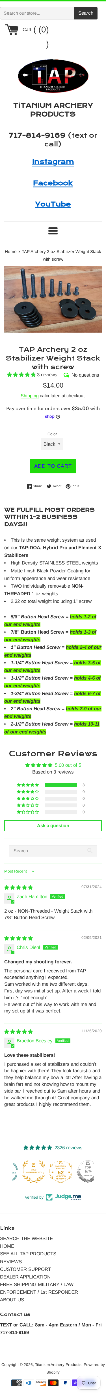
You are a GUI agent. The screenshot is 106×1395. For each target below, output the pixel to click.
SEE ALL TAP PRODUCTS (28, 1253)
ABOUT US (12, 1299)
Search (85, 13)
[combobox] (37, 13)
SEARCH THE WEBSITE (26, 1238)
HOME (7, 1246)
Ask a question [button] (53, 825)
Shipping (30, 395)
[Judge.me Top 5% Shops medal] (80, 1171)
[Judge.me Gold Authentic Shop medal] (26, 1171)
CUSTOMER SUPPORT (25, 1269)
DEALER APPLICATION (25, 1277)
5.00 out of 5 (68, 765)
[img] (18, 887)
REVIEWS (11, 1261)
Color (52, 434)
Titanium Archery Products (58, 1365)
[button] (22, 374)
